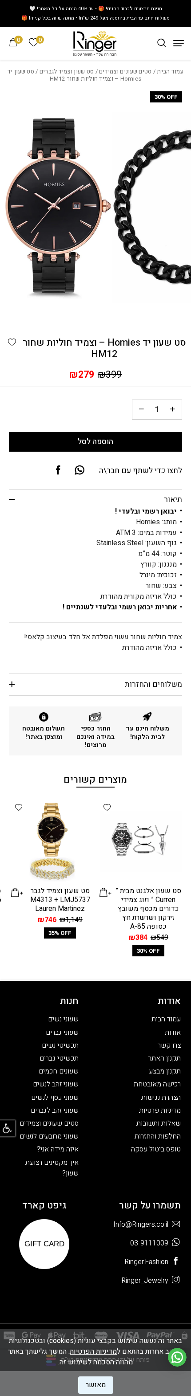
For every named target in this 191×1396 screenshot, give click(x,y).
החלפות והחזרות (158, 1136)
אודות (173, 1032)
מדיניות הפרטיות (93, 1351)
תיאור (173, 499)
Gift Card (44, 1243)
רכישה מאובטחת (157, 1084)
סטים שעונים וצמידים (125, 71)
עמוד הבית (170, 71)
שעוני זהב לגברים (55, 1110)
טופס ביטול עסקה (156, 1149)
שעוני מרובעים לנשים (49, 1136)
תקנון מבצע (165, 1071)
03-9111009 (149, 1243)
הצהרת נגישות (161, 1097)
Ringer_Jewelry (144, 1281)
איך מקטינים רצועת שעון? (52, 1168)
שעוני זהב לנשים (56, 1084)
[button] (12, 342)
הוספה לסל (95, 441)
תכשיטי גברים (59, 1058)
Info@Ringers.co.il (140, 1225)
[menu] (178, 43)
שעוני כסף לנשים (55, 1097)
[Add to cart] (105, 892)
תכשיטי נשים (60, 1045)
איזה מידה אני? (58, 1149)
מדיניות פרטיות (160, 1110)
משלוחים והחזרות (153, 684)
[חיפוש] (161, 43)
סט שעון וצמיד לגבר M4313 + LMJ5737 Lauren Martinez (60, 900)
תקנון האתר (164, 1058)
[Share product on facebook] (58, 470)
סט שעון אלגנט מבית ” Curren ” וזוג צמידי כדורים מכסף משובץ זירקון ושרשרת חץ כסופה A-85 (148, 909)
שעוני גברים (62, 1032)
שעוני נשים (63, 1019)
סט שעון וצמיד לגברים (67, 71)
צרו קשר (169, 1045)
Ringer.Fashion (146, 1262)
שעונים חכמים (59, 1071)
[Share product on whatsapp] (79, 470)
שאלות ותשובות (158, 1123)
